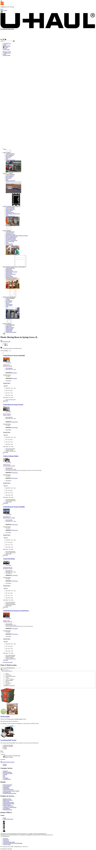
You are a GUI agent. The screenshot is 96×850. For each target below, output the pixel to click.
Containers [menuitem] (7, 206)
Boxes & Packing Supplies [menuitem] (8, 266)
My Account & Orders (7, 773)
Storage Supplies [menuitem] (9, 245)
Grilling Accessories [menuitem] (10, 327)
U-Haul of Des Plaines (9, 558)
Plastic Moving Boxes (10, 685)
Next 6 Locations (9, 662)
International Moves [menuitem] (10, 212)
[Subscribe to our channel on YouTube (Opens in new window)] (4, 831)
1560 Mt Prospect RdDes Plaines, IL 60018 (7, 568)
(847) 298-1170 (9, 570)
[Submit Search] (14, 41)
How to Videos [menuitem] (9, 156)
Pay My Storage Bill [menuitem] (10, 241)
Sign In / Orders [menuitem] (6, 49)
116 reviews (14, 372)
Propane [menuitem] (5, 323)
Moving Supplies (9, 680)
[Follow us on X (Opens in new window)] (4, 829)
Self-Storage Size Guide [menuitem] (11, 239)
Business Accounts (7, 798)
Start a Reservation (10, 176)
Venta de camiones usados (8, 802)
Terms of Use (6, 840)
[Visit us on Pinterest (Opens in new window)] (4, 826)
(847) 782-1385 (9, 417)
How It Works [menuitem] (9, 302)
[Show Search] (4, 39)
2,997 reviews (15, 524)
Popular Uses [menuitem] (8, 211)
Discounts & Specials (7, 809)
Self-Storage (8, 675)
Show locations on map (5, 341)
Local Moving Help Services (8, 740)
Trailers (8, 152)
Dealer (4, 817)
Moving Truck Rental (7, 784)
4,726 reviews (15, 575)
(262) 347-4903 (9, 623)
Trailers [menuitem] (4, 152)
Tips (4, 775)
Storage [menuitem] (5, 230)
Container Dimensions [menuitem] (10, 216)
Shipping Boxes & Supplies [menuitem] (11, 271)
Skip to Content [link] (4, 10)
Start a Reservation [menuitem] (10, 155)
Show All (6, 385)
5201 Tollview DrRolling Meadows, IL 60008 (9, 517)
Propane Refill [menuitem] (9, 326)
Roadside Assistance (7, 772)
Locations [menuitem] (6, 47)
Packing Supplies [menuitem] (9, 270)
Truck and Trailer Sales (10, 676)
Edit (1, 340)
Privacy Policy (6, 839)
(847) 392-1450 (9, 468)
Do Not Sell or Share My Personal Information (12, 843)
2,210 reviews (15, 421)
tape (12, 719)
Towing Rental (6, 788)
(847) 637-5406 (9, 520)
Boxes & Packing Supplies (20, 266)
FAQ (4, 776)
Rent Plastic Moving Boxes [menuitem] (11, 277)
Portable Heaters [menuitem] (9, 329)
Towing (5, 173)
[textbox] (14, 668)
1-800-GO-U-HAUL (8, 755)
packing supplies (18, 719)
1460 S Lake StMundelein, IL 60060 (7, 365)
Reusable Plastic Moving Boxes (9, 793)
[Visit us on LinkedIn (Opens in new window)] (4, 828)
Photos (8, 362)
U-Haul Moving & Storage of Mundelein (14, 355)
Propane (9, 323)
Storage (8, 230)
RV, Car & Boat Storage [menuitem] (11, 238)
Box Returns (8, 683)
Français (5, 764)
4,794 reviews (15, 472)
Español (4, 765)
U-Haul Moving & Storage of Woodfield (14, 506)
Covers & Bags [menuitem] (9, 273)
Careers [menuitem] (4, 44)
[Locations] (5, 39)
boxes (9, 719)
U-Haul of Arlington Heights (10, 456)
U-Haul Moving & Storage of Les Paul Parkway (16, 610)
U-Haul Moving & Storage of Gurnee (13, 404)
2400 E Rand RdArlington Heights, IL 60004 (9, 465)
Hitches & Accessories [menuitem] (10, 159)
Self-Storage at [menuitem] (10, 234)
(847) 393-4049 (9, 368)
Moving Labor (12, 297)
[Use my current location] (7, 667)
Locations (7, 844)
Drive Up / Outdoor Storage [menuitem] (11, 240)
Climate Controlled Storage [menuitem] (11, 236)
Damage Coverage (7, 804)
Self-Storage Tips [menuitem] (9, 243)
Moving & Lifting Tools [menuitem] (11, 274)
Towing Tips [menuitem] (8, 178)
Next (4, 662)
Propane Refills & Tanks (8, 805)
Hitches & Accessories (7, 800)
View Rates (5, 400)
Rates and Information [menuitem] (10, 209)
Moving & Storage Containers (11, 790)
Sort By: (2, 350)
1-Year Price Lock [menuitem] (7, 43)
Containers (16, 206)
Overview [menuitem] (8, 299)
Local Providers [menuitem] (9, 300)
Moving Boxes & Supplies (8, 803)
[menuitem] (50, 176)
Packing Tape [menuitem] (8, 275)
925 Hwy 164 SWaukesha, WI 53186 (7, 621)
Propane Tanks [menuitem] (9, 331)
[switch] (48, 344)
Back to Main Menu (10, 153)
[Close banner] (1, 1)
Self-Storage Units (7, 792)
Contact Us (5, 771)
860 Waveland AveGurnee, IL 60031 (7, 414)
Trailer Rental (6, 787)
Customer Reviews (7, 779)
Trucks (7, 673)
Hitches (7, 681)
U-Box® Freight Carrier (8, 819)
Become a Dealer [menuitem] (6, 45)
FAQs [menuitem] (7, 158)
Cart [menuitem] (5, 48)
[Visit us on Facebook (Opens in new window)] (4, 822)
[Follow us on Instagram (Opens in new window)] (4, 824)
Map (7, 345)
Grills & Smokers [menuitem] (9, 328)
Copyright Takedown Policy (9, 842)
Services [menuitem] (7, 303)
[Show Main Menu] (2, 12)
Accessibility (5, 778)
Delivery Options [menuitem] (9, 210)
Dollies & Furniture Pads (8, 789)
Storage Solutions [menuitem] (9, 276)
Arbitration (5, 838)
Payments (5, 774)
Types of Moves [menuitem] (9, 304)
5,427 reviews (15, 628)
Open (2, 9)
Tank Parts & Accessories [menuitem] (11, 332)
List (7, 343)
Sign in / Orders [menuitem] (7, 51)
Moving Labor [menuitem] (6, 297)
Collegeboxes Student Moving (9, 807)
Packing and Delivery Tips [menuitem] (13, 213)
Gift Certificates (6, 808)
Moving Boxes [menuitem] (9, 269)
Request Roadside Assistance (8, 762)
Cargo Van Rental (7, 786)
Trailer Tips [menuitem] (8, 157)
